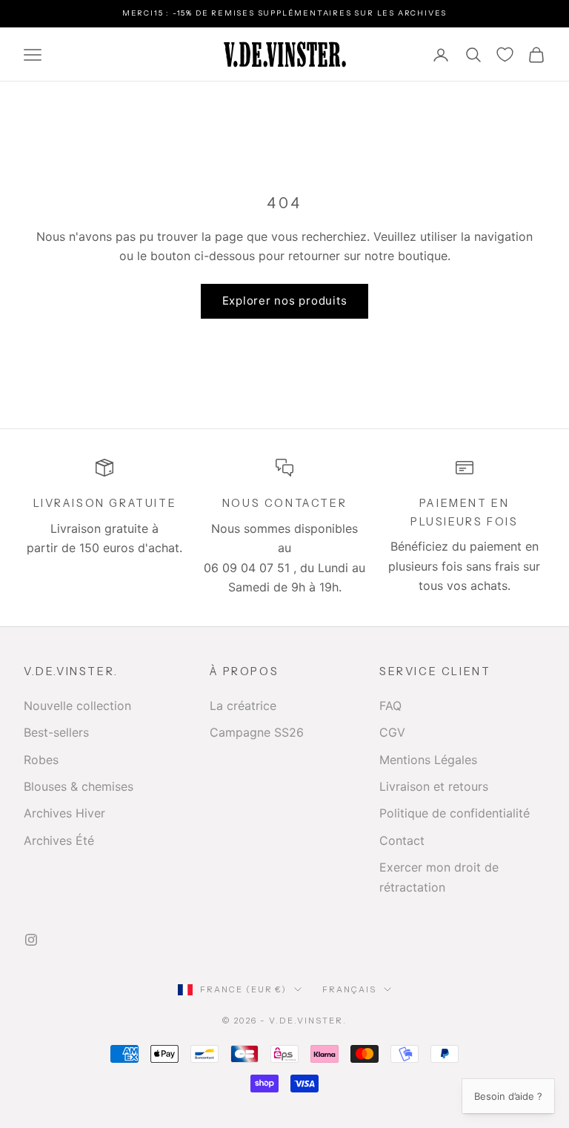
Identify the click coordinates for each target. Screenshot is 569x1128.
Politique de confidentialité (454, 813)
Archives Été (59, 840)
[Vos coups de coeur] (505, 54)
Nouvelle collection (77, 705)
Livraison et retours (433, 786)
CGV (392, 732)
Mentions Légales (428, 759)
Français (349, 989)
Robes (41, 759)
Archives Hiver (64, 813)
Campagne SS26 (257, 732)
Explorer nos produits (284, 300)
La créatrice (243, 705)
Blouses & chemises (78, 786)
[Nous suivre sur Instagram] (31, 939)
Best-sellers (56, 732)
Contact (402, 840)
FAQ (390, 705)
